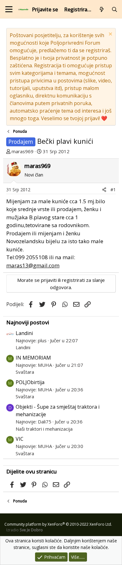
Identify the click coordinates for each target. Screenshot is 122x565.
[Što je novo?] (101, 9)
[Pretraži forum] (114, 9)
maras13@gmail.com (32, 265)
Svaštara (25, 372)
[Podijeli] (104, 189)
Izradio (24, 530)
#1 (113, 190)
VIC (19, 438)
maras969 (22, 151)
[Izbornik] (9, 9)
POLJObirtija (30, 382)
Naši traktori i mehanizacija (44, 429)
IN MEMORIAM (33, 357)
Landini (24, 333)
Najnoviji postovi (27, 322)
